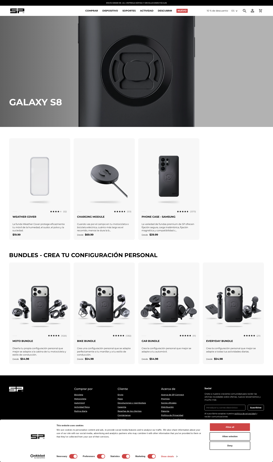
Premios (165, 399)
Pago (120, 399)
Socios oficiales (168, 403)
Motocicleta (80, 399)
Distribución (167, 407)
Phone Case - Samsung (158, 216)
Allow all (230, 427)
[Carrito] (260, 10)
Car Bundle (151, 341)
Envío (120, 394)
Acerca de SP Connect (172, 394)
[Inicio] (17, 11)
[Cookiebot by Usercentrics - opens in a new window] (37, 456)
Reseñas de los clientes (129, 411)
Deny (229, 445)
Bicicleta (78, 394)
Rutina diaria (80, 411)
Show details (167, 456)
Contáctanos (124, 415)
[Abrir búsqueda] (244, 10)
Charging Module (91, 216)
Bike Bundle (86, 341)
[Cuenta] (252, 10)
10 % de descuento (217, 10)
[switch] (101, 456)
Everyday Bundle (219, 341)
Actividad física (82, 407)
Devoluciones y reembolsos (132, 403)
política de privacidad (245, 413)
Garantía (122, 407)
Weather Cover (24, 216)
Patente (165, 411)
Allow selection (230, 436)
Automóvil (79, 403)
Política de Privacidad (172, 415)
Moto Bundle (23, 341)
